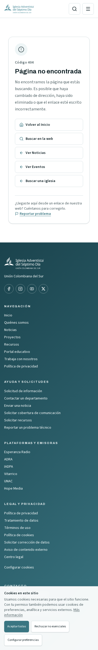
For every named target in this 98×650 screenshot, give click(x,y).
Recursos (11, 344)
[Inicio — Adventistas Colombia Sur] (34, 9)
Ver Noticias (35, 152)
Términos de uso (17, 527)
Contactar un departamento (26, 398)
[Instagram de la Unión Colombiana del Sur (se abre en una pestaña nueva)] (20, 288)
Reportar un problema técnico (27, 427)
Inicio (8, 315)
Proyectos (12, 337)
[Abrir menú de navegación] (88, 9)
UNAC (8, 481)
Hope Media (13, 488)
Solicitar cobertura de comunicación (32, 413)
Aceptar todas (16, 626)
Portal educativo (17, 351)
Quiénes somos (16, 322)
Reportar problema (35, 213)
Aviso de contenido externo (26, 549)
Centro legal (13, 557)
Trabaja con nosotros (21, 359)
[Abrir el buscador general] (74, 9)
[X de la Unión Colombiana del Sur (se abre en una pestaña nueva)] (43, 288)
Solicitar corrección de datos (27, 542)
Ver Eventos (35, 167)
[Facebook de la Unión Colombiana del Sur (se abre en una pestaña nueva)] (9, 288)
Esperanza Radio (17, 452)
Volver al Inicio (38, 124)
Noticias (10, 330)
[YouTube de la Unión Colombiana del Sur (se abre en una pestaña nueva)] (32, 288)
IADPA (8, 466)
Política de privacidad (21, 366)
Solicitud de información (23, 391)
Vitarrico (10, 474)
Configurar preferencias (23, 640)
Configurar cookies (19, 567)
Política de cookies (19, 535)
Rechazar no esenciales (50, 626)
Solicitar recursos (18, 420)
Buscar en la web (39, 138)
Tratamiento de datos (21, 520)
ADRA (8, 459)
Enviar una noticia (17, 405)
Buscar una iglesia (40, 181)
